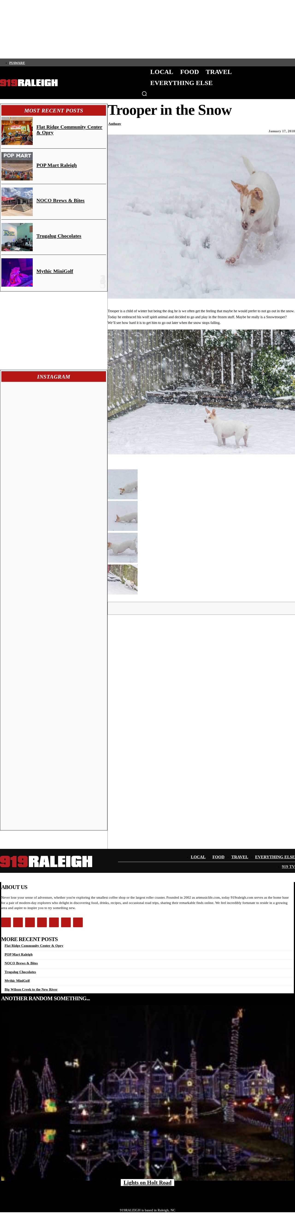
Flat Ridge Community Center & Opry (69, 129)
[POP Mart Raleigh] (17, 166)
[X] (185, 608)
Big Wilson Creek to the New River (31, 989)
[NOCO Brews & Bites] (17, 202)
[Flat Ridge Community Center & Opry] (17, 131)
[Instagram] (35, 62)
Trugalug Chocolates (58, 236)
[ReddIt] (234, 608)
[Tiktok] (51, 62)
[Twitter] (43, 62)
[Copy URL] (267, 608)
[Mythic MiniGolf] (17, 272)
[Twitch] (59, 62)
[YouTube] (67, 62)
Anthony (114, 124)
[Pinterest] (201, 608)
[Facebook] (28, 62)
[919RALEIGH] (29, 82)
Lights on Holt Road (147, 1183)
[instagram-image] (28, 409)
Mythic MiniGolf (54, 271)
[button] (144, 93)
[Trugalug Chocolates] (17, 237)
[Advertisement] (53, 330)
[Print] (251, 608)
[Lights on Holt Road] (147, 1093)
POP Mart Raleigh (56, 165)
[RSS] (75, 62)
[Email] (218, 608)
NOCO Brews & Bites (60, 200)
